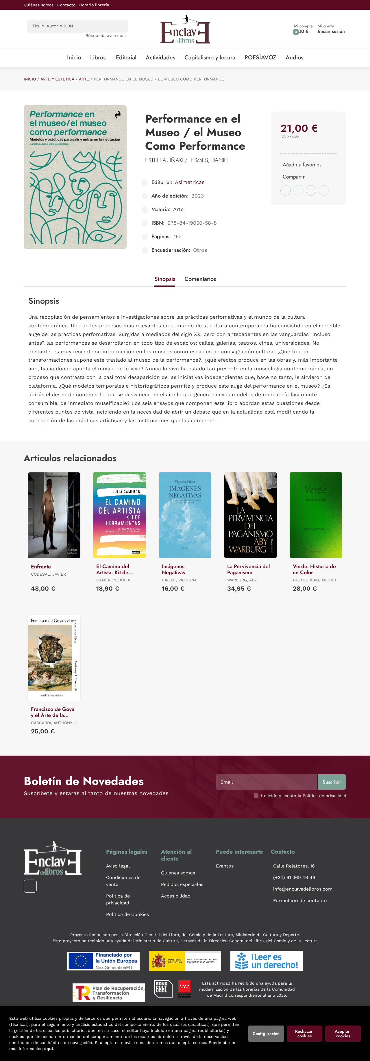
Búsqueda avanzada (106, 35)
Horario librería (94, 5)
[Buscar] (118, 26)
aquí (48, 1048)
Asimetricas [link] (189, 182)
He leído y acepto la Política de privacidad (303, 795)
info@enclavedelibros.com (302, 889)
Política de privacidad (118, 899)
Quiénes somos (38, 5)
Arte (84, 79)
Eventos (225, 866)
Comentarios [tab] (200, 279)
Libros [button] (98, 57)
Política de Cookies (127, 914)
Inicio (30, 79)
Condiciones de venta (123, 881)
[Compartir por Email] (311, 190)
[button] (303, 29)
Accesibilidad (175, 896)
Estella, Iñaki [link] (165, 160)
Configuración (266, 1033)
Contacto (66, 5)
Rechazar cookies (304, 1033)
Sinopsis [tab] (164, 279)
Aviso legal (118, 866)
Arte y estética (57, 79)
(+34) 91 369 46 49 (294, 877)
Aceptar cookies (343, 1033)
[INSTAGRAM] (30, 886)
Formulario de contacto (300, 900)
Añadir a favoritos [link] (302, 164)
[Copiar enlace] (324, 190)
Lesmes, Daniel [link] (209, 160)
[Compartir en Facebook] (285, 190)
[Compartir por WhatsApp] (298, 190)
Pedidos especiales (182, 884)
